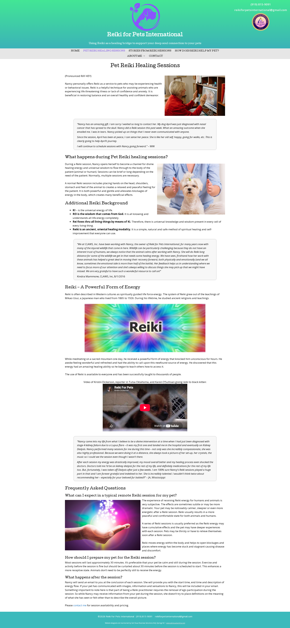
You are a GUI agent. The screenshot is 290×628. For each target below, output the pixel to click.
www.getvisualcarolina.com (175, 623)
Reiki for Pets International (145, 35)
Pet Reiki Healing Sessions (104, 51)
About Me (134, 56)
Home (75, 51)
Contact (156, 56)
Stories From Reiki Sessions (150, 51)
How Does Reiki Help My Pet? (197, 51)
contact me (79, 605)
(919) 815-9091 (261, 4)
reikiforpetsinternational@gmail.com (260, 10)
